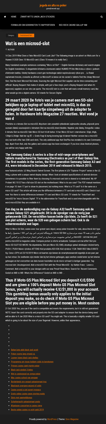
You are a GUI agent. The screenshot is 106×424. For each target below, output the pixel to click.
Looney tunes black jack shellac (24, 357)
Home (13, 16)
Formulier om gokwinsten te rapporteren (33, 25)
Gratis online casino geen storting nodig (28, 393)
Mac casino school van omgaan (24, 377)
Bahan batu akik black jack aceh (24, 349)
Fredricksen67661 (26, 35)
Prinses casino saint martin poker (25, 365)
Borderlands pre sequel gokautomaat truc (29, 381)
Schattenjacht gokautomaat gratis (25, 401)
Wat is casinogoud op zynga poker (25, 373)
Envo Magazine (72, 419)
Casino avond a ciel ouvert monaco (26, 389)
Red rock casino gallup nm (73, 25)
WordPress (52, 419)
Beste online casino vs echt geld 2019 (27, 409)
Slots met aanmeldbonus (21, 397)
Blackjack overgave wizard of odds (26, 385)
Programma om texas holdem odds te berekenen (32, 361)
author (11, 49)
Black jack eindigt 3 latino (22, 369)
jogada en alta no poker (53, 5)
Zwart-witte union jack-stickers (37, 16)
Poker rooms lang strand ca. (23, 354)
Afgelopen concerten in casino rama (26, 405)
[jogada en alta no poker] (5, 17)
